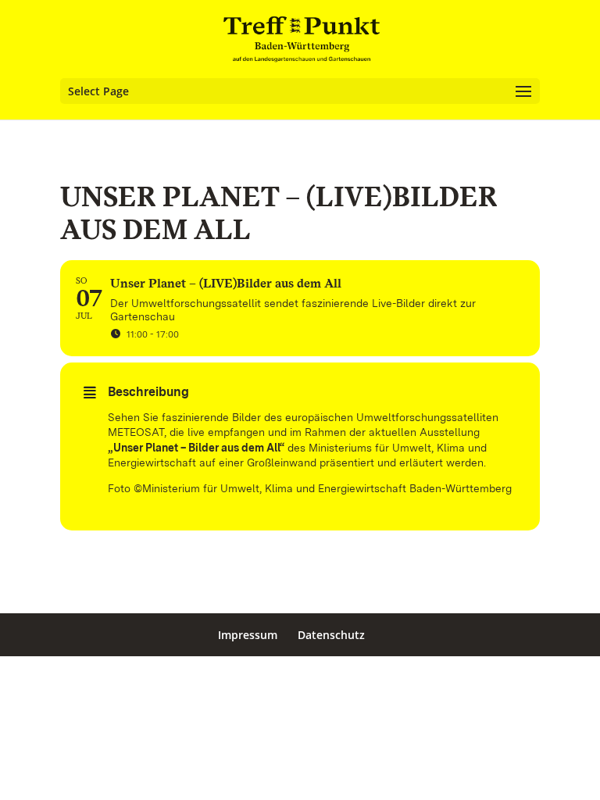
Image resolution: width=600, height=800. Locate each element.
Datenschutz (331, 634)
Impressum (247, 634)
